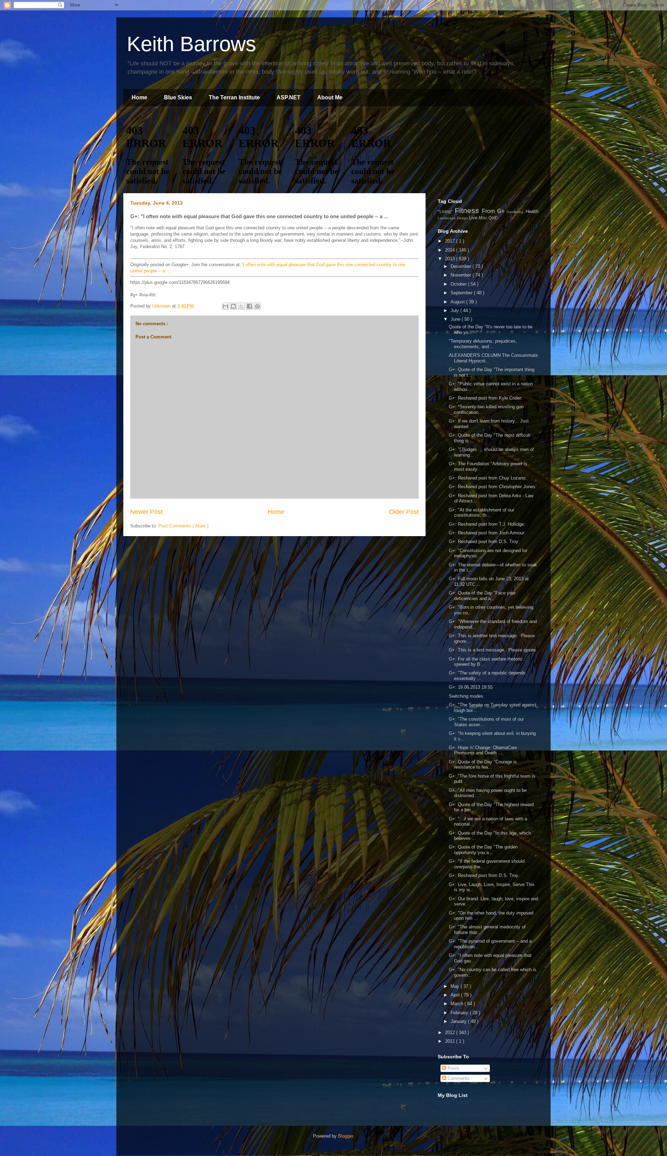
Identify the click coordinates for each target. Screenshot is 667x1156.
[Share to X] (241, 306)
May (456, 986)
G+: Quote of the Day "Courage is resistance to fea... (483, 764)
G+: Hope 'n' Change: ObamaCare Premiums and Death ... (483, 750)
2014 (450, 250)
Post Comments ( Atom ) (183, 525)
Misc (483, 217)
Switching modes (466, 696)
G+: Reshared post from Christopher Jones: (493, 486)
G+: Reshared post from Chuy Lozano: (488, 478)
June (456, 319)
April (456, 995)
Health (532, 211)
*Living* (446, 211)
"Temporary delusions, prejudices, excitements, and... (483, 343)
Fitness (468, 210)
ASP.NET (288, 97)
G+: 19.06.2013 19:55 (471, 687)
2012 (450, 1032)
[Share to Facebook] (249, 306)
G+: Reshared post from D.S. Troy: (484, 541)
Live (474, 217)
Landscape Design (453, 218)
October (459, 284)
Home (139, 97)
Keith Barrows (191, 44)
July (455, 310)
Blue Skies (178, 97)
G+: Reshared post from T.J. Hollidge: (487, 524)
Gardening (516, 212)
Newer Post (146, 511)
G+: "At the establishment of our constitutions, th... (481, 512)
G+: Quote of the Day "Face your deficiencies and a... (482, 595)
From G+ (494, 211)
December (461, 266)
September (462, 292)
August (458, 301)
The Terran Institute (234, 97)
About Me (330, 97)
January (459, 1021)
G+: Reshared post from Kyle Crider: (485, 398)
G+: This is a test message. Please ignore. (493, 650)
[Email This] (225, 306)
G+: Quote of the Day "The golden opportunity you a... (483, 849)
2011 (450, 1041)
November (461, 275)
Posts (452, 1068)
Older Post (404, 511)
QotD (493, 217)
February (460, 1012)
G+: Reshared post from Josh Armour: (487, 532)
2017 (450, 241)
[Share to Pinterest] (257, 306)
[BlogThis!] (233, 306)
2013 (450, 258)
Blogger (345, 1136)
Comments (457, 1078)
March (457, 1003)
